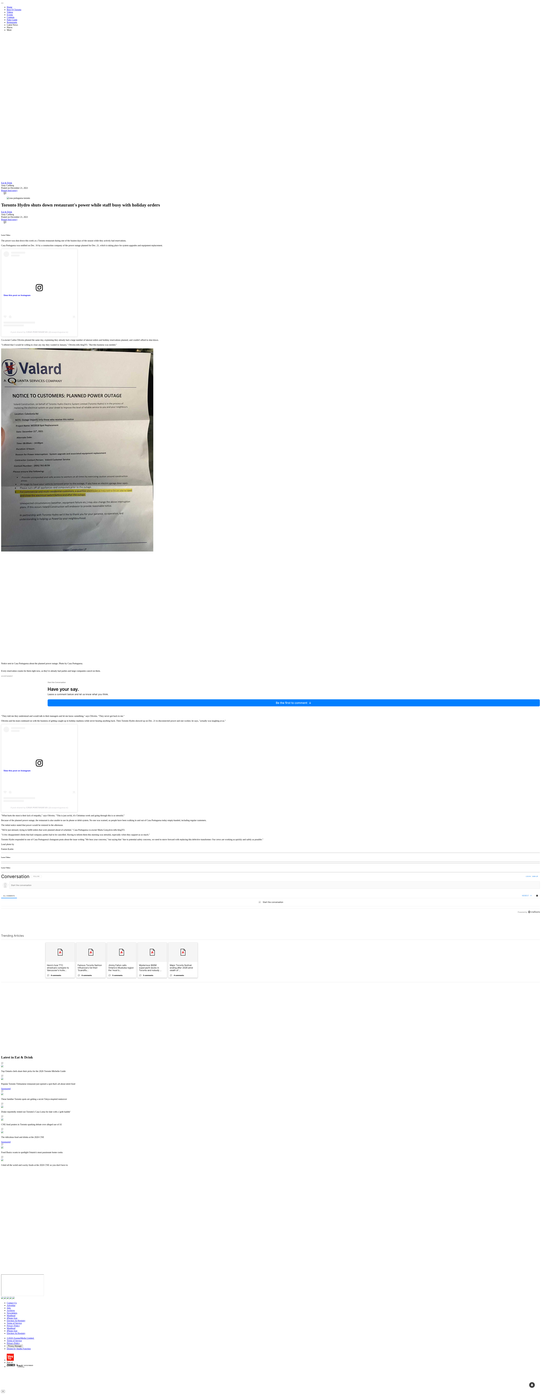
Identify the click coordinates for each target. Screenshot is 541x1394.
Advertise (11, 1305)
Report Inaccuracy (9, 190)
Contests (10, 17)
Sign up (535, 876)
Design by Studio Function (19, 1348)
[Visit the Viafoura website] (534, 924)
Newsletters (12, 1313)
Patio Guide (12, 20)
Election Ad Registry (16, 1320)
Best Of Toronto (14, 9)
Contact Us (12, 1303)
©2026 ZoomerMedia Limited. (20, 1338)
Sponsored (6, 1088)
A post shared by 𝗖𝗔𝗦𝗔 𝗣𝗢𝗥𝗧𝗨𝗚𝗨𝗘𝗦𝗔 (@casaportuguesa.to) (39, 332)
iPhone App (12, 1318)
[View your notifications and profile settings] (537, 895)
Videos (10, 12)
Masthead (11, 1315)
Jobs (9, 1308)
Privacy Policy (13, 1326)
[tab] (9, 895)
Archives (11, 1310)
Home (9, 7)
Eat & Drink (6, 183)
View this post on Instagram (17, 295)
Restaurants (12, 22)
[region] (270, 901)
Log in (528, 876)
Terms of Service (14, 1323)
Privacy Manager (15, 1346)
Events (10, 15)
